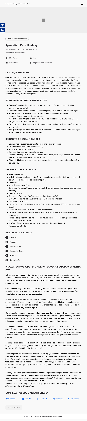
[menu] (82, 3)
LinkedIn (28, 399)
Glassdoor (75, 399)
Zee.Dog (67, 345)
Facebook (43, 399)
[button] (82, 3)
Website (13, 399)
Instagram (59, 399)
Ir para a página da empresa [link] (18, 4)
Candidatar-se (14, 407)
